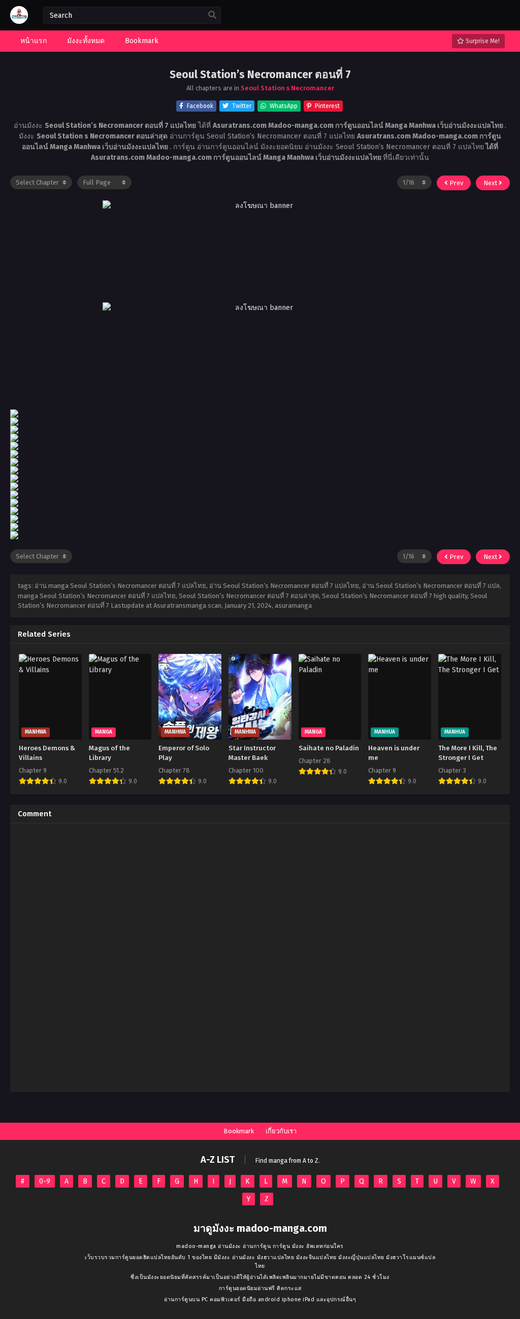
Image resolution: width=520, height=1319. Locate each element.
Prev (455, 183)
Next (491, 183)
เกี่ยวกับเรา (281, 1131)
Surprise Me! (482, 41)
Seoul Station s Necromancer (287, 88)
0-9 (44, 1181)
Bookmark (238, 1131)
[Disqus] (260, 958)
